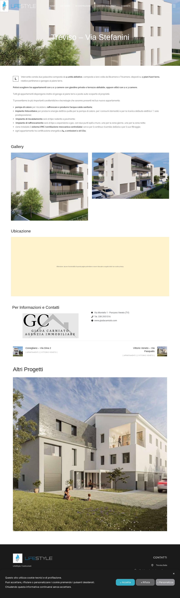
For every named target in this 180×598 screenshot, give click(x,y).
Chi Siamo (65, 6)
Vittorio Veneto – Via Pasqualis (90, 451)
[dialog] (90, 584)
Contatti (125, 6)
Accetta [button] (126, 582)
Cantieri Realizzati (106, 6)
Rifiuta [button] (146, 582)
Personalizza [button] (166, 582)
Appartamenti (78, 457)
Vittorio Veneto (99, 457)
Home (52, 6)
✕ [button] (174, 573)
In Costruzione (83, 6)
